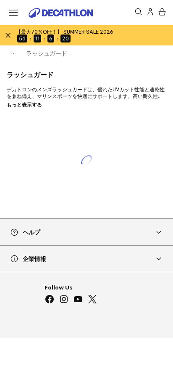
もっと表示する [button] (24, 104)
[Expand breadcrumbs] (13, 53)
